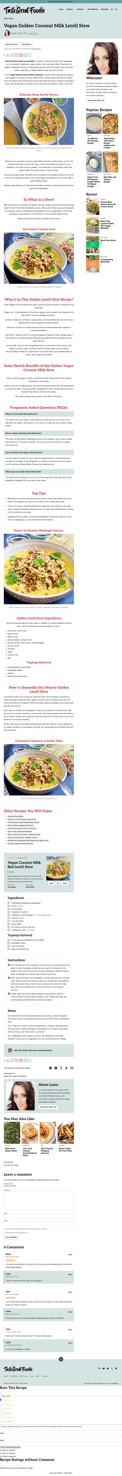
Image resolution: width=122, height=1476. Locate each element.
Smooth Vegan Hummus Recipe (20, 843)
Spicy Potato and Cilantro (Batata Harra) (24, 834)
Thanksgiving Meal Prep (106, 260)
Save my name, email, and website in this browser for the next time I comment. (26, 1229)
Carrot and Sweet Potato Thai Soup (22, 828)
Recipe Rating (8, 1183)
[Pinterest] (116, 1368)
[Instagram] (99, 1368)
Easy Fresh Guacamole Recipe (20, 831)
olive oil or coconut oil (31, 903)
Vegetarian (22, 1076)
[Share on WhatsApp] (29, 55)
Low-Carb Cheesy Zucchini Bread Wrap (30, 1152)
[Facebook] (108, 1368)
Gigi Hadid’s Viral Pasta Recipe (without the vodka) (109, 143)
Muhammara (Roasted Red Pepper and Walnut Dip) (28, 840)
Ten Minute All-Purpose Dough (92, 140)
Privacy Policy (88, 1383)
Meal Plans (24, 1376)
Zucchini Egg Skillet (15, 816)
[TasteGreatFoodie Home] (24, 9)
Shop (31, 1376)
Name (6, 1213)
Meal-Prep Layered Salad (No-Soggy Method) (107, 224)
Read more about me (48, 1107)
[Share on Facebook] (12, 55)
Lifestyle (80, 9)
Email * (2, 1440)
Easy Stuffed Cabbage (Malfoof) (21, 825)
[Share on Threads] (21, 55)
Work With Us (93, 9)
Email (6, 1220)
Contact (45, 1376)
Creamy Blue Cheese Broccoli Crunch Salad (107, 204)
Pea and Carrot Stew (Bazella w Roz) (22, 837)
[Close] (1, 1393)
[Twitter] (112, 1368)
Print (65, 883)
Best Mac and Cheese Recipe (110, 179)
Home (61, 9)
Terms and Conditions (56, 1473)
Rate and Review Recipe (10, 1447)
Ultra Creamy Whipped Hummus (47, 1150)
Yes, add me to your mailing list (16, 1232)
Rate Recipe (26, 44)
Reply (70, 1254)
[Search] (116, 9)
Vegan (11, 18)
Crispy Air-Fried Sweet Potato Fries (22, 819)
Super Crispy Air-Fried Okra (65, 1149)
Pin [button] (58, 883)
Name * (2, 1433)
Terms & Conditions (98, 1383)
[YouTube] (103, 1368)
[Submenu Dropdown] (73, 9)
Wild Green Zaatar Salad (11, 1149)
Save (51, 883)
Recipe (6, 1376)
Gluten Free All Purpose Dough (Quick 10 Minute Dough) (93, 181)
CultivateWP (114, 1383)
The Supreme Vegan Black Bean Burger (23, 822)
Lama (14, 33)
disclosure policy (36, 48)
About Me (104, 9)
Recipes (69, 9)
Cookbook (14, 1376)
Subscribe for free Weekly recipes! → (61, 1)
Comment (7, 1190)
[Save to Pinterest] (16, 55)
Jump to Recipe (11, 44)
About (38, 1376)
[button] (8, 858)
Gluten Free (8, 1076)
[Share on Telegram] (25, 55)
